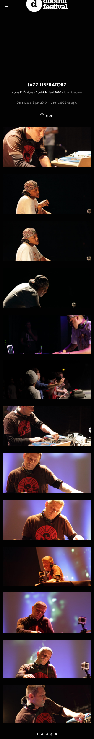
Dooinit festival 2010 (48, 92)
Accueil (16, 92)
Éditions (28, 92)
